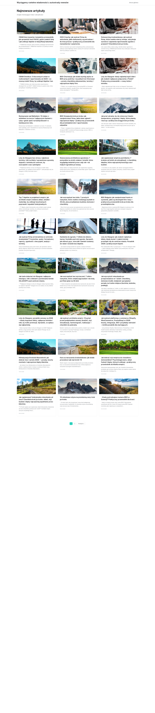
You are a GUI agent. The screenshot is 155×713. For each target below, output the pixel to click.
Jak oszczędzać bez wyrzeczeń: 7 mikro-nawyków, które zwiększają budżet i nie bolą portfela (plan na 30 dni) (77, 278)
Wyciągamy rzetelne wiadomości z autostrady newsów (42, 2)
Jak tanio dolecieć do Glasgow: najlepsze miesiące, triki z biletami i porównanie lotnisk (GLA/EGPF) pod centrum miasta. (36, 278)
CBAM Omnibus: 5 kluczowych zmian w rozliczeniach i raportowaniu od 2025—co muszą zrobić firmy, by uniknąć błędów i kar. (36, 79)
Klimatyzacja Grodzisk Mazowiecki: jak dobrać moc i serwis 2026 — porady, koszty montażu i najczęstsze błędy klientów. (36, 360)
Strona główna (133, 2)
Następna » (81, 423)
